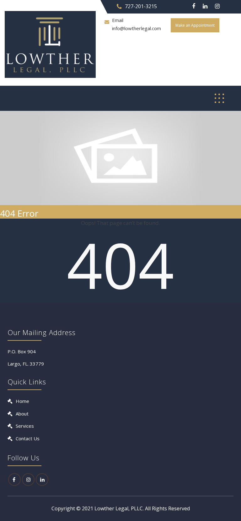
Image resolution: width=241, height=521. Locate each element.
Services (25, 426)
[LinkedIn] (42, 479)
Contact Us (28, 438)
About (22, 413)
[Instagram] (217, 6)
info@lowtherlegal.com (136, 28)
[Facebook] (193, 6)
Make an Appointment (195, 25)
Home (22, 401)
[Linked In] (205, 6)
